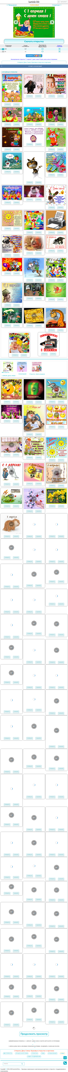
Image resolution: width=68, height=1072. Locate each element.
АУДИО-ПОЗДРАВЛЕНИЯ (34, 1059)
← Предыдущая (12, 5)
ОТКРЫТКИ (35, 1056)
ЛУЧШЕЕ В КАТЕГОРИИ (22, 1056)
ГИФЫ (43, 1056)
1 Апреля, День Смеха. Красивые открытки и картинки (34, 62)
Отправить (30, 55)
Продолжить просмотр (34, 1037)
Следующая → (56, 5)
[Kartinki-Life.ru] (34, 2)
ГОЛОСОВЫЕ (34, 5)
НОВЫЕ (62, 1056)
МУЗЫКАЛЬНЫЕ (52, 1056)
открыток (8, 1056)
